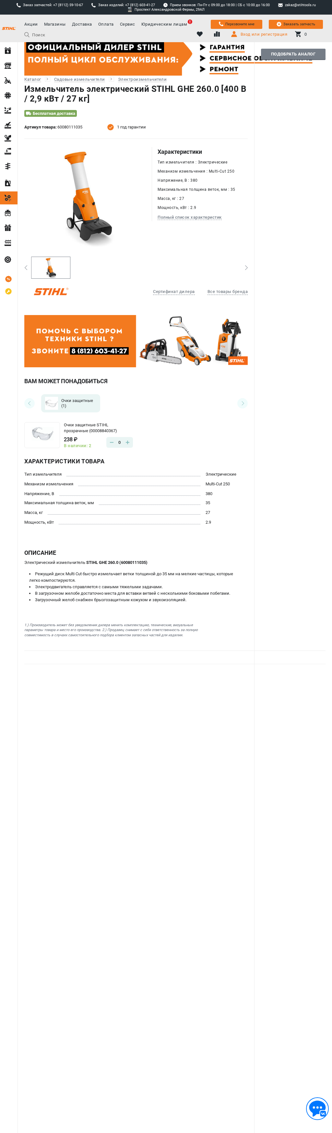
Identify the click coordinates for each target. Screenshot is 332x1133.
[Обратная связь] (317, 1108)
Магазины (55, 24)
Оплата (106, 24)
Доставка (82, 24)
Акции (31, 24)
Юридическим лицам (164, 24)
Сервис (127, 24)
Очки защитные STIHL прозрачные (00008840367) (90, 427)
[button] (25, 267)
